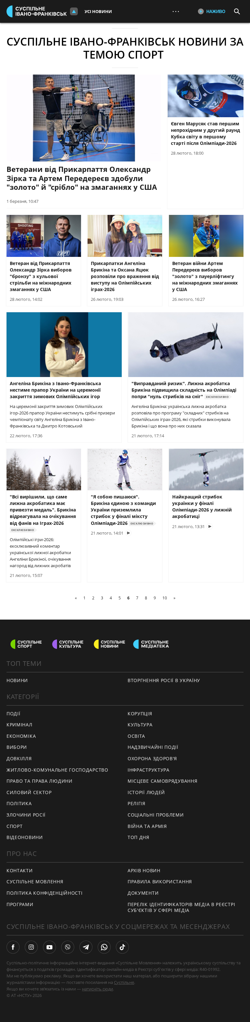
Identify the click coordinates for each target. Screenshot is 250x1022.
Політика (19, 803)
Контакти (20, 870)
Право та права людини (40, 781)
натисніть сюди (97, 989)
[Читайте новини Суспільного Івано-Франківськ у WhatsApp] (104, 947)
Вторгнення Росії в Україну (164, 680)
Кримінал (20, 724)
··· (176, 11)
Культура (140, 724)
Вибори (17, 747)
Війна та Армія (147, 826)
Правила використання (160, 881)
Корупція (140, 713)
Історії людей (146, 792)
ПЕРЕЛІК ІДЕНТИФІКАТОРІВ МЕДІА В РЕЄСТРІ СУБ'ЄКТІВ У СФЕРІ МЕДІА (181, 907)
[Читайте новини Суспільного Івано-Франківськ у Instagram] (31, 947)
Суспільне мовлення (35, 881)
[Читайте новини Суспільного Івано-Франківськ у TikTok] (122, 947)
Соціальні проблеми (156, 815)
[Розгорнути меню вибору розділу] (74, 11)
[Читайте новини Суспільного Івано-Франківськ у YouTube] (49, 947)
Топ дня (138, 837)
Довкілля (19, 758)
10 (164, 598)
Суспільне (124, 982)
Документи (143, 893)
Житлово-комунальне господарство (57, 770)
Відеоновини (25, 837)
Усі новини (98, 11)
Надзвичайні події (153, 747)
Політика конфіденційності (45, 893)
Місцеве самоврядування (162, 781)
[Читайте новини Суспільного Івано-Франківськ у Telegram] (85, 947)
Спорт (15, 826)
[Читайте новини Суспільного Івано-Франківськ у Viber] (67, 947)
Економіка (21, 736)
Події (14, 713)
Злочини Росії (26, 815)
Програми (20, 904)
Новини (17, 680)
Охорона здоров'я (152, 758)
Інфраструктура (149, 770)
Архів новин (144, 870)
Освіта (136, 736)
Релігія (137, 803)
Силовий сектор (29, 792)
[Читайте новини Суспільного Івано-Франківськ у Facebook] (13, 947)
